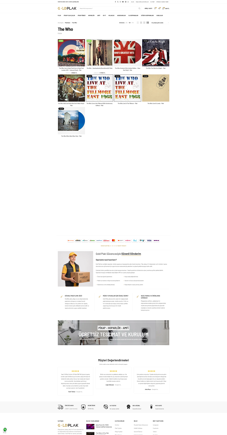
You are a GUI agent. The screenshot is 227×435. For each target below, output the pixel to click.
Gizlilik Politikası (138, 428)
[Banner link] (113, 332)
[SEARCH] (139, 8)
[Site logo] (67, 8)
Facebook (155, 428)
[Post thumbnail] (90, 426)
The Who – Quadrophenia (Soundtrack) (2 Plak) (99, 68)
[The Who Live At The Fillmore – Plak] (127, 88)
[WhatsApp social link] (128, 1)
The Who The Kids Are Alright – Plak (155, 68)
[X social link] (117, 1)
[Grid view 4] (148, 22)
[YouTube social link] (123, 1)
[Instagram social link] (120, 1)
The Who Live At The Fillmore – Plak (127, 103)
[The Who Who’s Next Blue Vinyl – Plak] (71, 120)
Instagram (155, 425)
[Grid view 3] (144, 22)
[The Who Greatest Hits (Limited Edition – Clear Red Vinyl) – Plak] (127, 52)
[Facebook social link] (115, 1)
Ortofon (117, 425)
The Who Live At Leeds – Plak (156, 103)
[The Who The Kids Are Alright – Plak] (155, 52)
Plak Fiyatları (118, 428)
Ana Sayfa (60, 22)
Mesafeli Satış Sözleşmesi (141, 425)
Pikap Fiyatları (118, 431)
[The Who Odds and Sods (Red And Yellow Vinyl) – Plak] (71, 88)
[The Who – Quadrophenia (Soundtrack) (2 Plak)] (99, 52)
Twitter (155, 431)
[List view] (138, 22)
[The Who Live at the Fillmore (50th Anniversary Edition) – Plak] (99, 88)
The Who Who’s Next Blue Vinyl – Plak (71, 136)
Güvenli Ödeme (138, 431)
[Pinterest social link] (125, 1)
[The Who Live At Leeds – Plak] (155, 88)
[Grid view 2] (141, 22)
